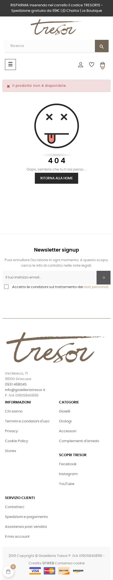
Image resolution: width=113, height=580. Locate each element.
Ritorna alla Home (56, 178)
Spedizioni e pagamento (26, 517)
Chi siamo (13, 411)
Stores (10, 451)
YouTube (66, 484)
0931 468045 (16, 384)
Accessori (67, 431)
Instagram (68, 474)
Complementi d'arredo (79, 441)
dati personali (96, 287)
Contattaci (14, 507)
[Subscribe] (104, 278)
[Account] (80, 65)
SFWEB (48, 563)
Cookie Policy (16, 441)
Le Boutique (92, 11)
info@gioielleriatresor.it (25, 390)
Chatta (72, 11)
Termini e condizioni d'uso (27, 421)
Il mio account (17, 537)
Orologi (65, 421)
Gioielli (64, 411)
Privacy (11, 431)
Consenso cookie (70, 563)
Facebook (68, 464)
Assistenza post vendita (26, 527)
